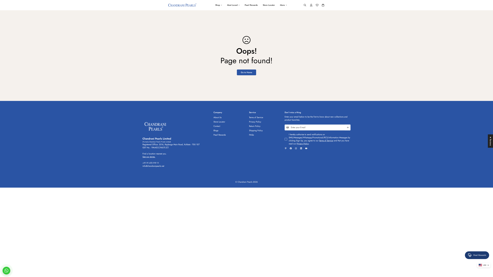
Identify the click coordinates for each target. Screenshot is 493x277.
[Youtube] (306, 148)
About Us (217, 117)
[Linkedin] (301, 148)
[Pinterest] (286, 148)
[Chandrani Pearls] (182, 5)
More (282, 5)
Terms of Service (256, 117)
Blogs (216, 130)
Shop (217, 5)
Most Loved (232, 5)
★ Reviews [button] (490, 141)
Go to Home (246, 72)
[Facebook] (291, 148)
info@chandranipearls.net (153, 166)
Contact (217, 126)
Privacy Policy (255, 121)
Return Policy (254, 126)
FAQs (251, 134)
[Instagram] (296, 148)
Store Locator (269, 5)
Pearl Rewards (251, 5)
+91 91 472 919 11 (151, 162)
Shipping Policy (256, 130)
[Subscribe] (347, 127)
